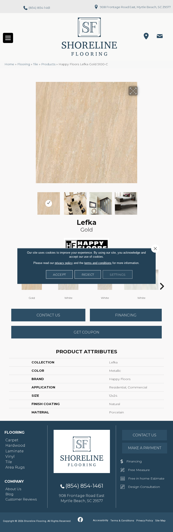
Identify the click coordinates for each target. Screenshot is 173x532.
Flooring (23, 64)
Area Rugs (15, 467)
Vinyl (10, 456)
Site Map (160, 520)
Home (9, 64)
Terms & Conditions (122, 520)
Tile (35, 64)
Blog (9, 494)
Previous (32, 201)
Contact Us (48, 315)
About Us (13, 489)
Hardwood (15, 445)
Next (140, 201)
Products (48, 64)
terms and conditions (98, 263)
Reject (88, 275)
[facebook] (80, 520)
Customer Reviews (21, 499)
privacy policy (64, 263)
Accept (59, 275)
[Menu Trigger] (8, 38)
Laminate (14, 451)
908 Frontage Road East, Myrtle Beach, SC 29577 (135, 7)
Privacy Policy (144, 520)
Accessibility (100, 520)
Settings (117, 275)
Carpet (11, 440)
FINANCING (126, 315)
